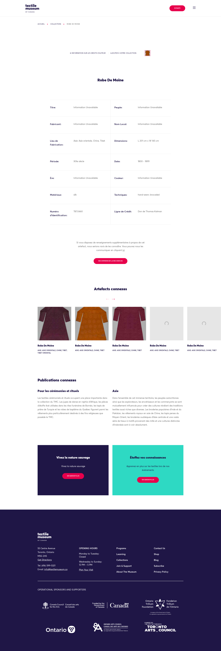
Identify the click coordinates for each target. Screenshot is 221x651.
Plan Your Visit (86, 570)
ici (124, 250)
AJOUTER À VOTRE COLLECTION (123, 53)
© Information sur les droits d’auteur (88, 53)
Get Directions (45, 560)
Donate (177, 8)
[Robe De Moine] (54, 323)
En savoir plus (73, 476)
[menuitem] (129, 550)
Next (113, 299)
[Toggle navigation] (194, 8)
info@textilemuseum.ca (55, 569)
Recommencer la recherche (110, 261)
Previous (107, 299)
